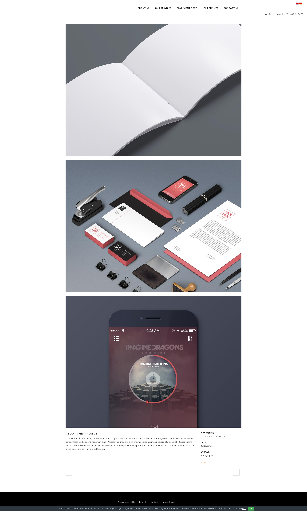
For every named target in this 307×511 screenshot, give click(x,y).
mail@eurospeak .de (275, 14)
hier (244, 508)
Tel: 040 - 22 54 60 (295, 14)
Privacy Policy (168, 501)
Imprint (142, 501)
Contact (154, 501)
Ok (251, 508)
